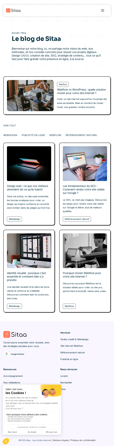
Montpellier (66, 382)
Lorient (64, 376)
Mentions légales (61, 440)
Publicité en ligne (69, 359)
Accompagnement (13, 376)
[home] (16, 10)
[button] (102, 10)
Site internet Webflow (71, 345)
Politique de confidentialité (83, 440)
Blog (23, 33)
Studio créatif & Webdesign (74, 339)
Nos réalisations (11, 382)
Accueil (15, 33)
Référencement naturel (72, 352)
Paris (63, 389)
